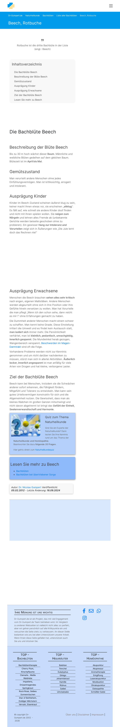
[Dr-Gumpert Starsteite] (11, 5)
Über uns (71, 714)
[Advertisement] (42, 115)
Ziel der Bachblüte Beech (28, 95)
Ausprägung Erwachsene (28, 90)
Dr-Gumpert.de (15, 15)
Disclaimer (83, 714)
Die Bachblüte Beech (25, 72)
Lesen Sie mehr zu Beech (28, 99)
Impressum (98, 714)
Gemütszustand (22, 81)
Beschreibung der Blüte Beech (30, 76)
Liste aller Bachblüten (66, 15)
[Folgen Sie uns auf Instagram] (85, 618)
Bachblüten (48, 15)
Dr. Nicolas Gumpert (30, 487)
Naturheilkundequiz (44, 449)
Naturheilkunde (32, 15)
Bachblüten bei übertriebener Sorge (36, 474)
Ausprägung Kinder (24, 85)
